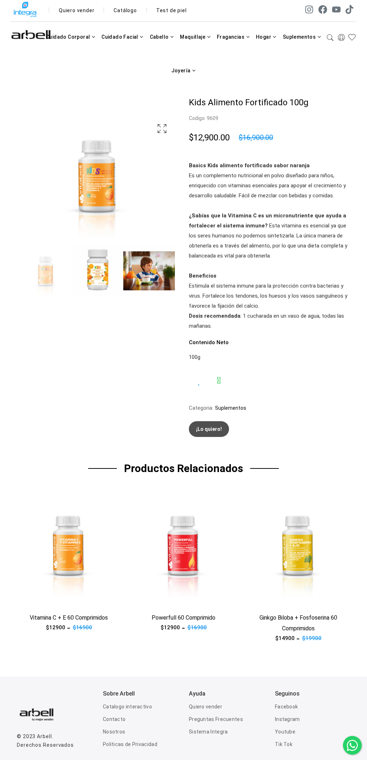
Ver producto (32, 601)
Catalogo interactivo (127, 707)
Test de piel (171, 10)
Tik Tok (283, 744)
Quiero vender (76, 10)
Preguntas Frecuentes (216, 719)
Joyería (181, 70)
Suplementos (300, 37)
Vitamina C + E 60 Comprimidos (69, 617)
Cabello (160, 37)
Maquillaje (193, 37)
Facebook (286, 707)
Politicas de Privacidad (130, 744)
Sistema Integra (208, 732)
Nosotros (114, 732)
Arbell (44, 736)
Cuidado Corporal (68, 37)
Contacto (114, 719)
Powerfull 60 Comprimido (183, 617)
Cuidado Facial (120, 37)
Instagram (287, 719)
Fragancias (231, 37)
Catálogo (125, 10)
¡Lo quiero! (209, 429)
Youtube (285, 732)
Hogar (264, 37)
